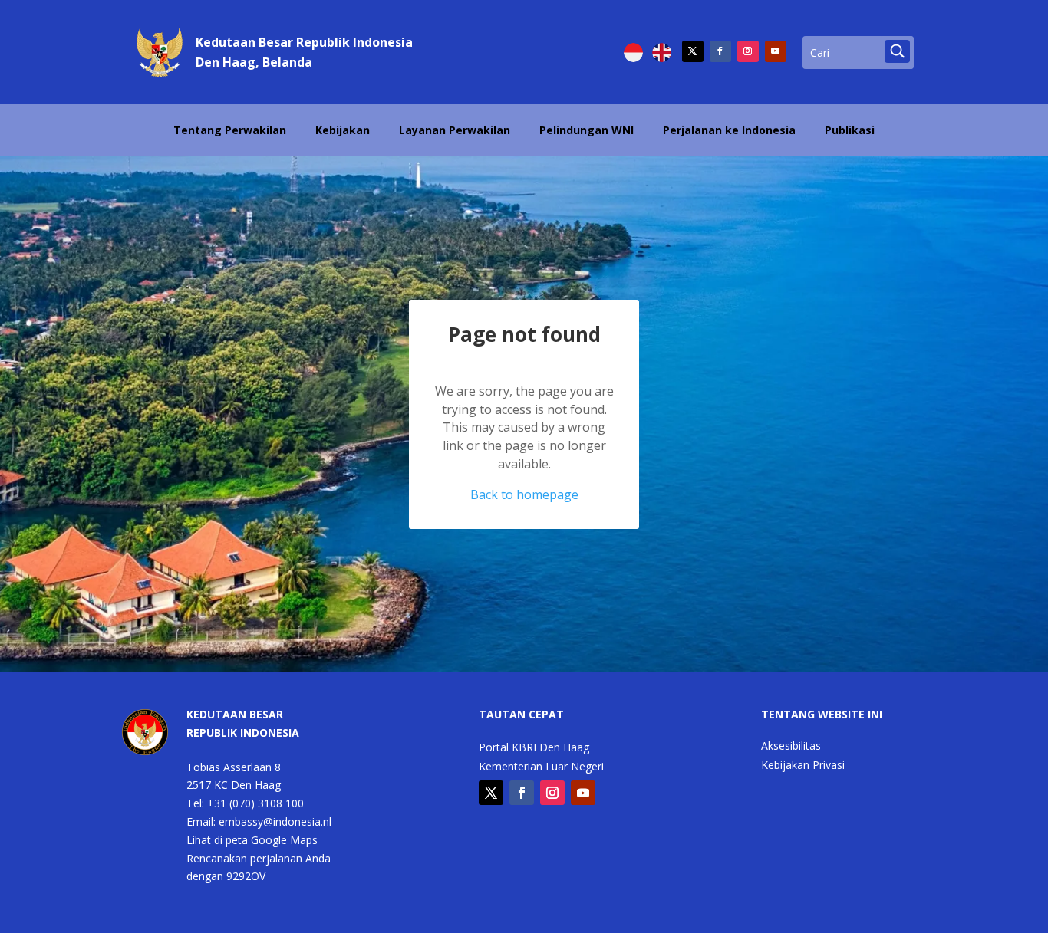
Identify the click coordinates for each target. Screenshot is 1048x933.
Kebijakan (342, 130)
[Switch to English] (662, 52)
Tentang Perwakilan (229, 130)
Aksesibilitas (791, 747)
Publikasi (850, 130)
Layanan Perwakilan (454, 130)
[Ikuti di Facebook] (720, 51)
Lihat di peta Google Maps (252, 840)
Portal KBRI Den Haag (534, 748)
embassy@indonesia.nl (275, 821)
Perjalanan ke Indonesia (729, 130)
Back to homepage (524, 494)
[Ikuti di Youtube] (775, 51)
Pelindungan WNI (586, 130)
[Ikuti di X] (693, 51)
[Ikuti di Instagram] (748, 51)
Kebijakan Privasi (803, 766)
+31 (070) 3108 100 (255, 803)
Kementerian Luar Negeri (541, 767)
